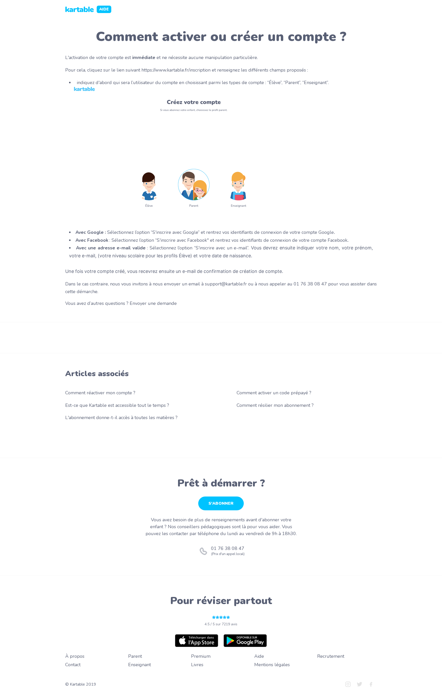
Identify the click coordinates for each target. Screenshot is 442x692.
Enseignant (139, 665)
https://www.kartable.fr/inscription (176, 70)
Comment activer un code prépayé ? (274, 393)
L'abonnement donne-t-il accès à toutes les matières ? (121, 417)
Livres (197, 665)
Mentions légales (272, 665)
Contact (73, 665)
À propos (74, 656)
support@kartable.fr (226, 284)
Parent (135, 656)
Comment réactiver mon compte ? (100, 393)
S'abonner (221, 503)
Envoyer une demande (153, 303)
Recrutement (330, 656)
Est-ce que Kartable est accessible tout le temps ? (117, 405)
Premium (201, 656)
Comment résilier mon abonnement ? (275, 405)
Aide (259, 656)
